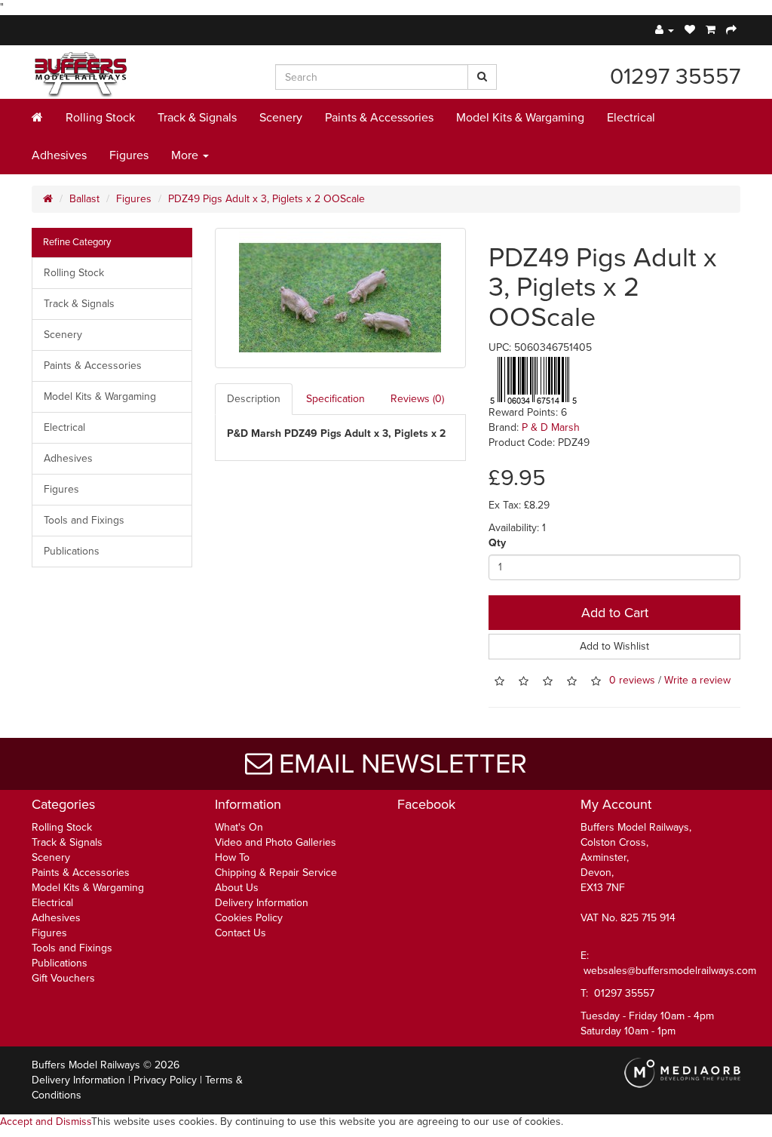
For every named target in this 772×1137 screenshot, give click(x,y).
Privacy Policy (165, 1080)
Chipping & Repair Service (276, 872)
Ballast (84, 198)
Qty (497, 542)
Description (253, 398)
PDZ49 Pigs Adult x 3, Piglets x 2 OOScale (266, 198)
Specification (335, 398)
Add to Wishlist (614, 646)
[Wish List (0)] (690, 29)
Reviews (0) (417, 398)
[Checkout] (731, 29)
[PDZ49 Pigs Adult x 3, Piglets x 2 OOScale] (341, 298)
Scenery (280, 117)
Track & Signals (197, 117)
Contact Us (240, 933)
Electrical (631, 117)
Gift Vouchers (63, 978)
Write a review (697, 680)
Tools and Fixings (84, 520)
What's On (239, 827)
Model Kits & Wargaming (520, 117)
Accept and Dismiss (45, 1121)
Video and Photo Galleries (275, 842)
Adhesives (59, 155)
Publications (72, 551)
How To (232, 857)
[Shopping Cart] (710, 29)
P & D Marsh (551, 427)
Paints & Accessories (379, 117)
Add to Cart (614, 612)
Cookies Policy (249, 917)
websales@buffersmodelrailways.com (670, 970)
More (186, 155)
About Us (237, 887)
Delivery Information (261, 902)
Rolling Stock (100, 117)
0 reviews (632, 680)
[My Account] (664, 29)
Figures (129, 155)
